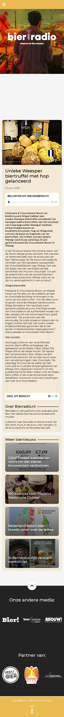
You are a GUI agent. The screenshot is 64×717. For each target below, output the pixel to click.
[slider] (31, 202)
